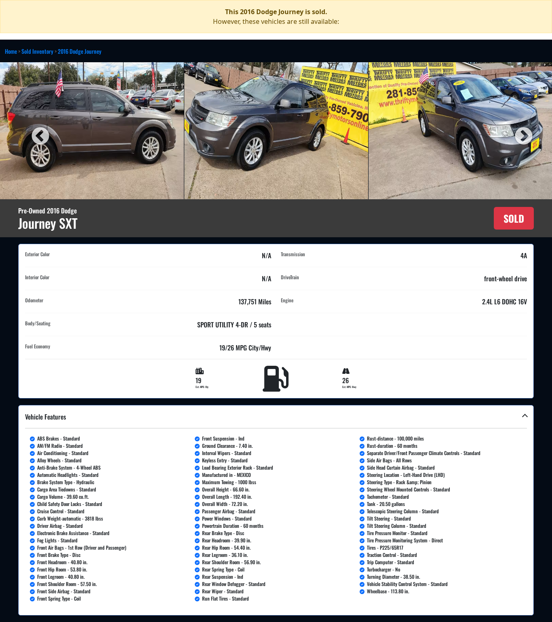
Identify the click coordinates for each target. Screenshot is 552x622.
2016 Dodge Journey (79, 51)
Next (518, 131)
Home (11, 51)
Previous (34, 131)
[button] (276, 510)
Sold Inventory (37, 51)
